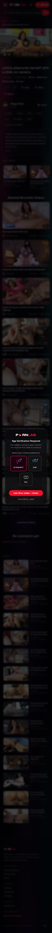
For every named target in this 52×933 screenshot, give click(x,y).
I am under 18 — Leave (26, 499)
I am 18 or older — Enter (26, 493)
